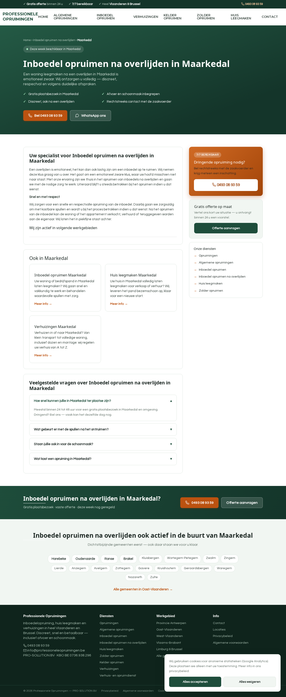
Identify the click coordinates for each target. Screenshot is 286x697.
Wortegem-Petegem (182, 558)
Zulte (154, 577)
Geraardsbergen (196, 568)
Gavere (143, 568)
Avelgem (100, 568)
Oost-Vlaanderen (169, 629)
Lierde (59, 568)
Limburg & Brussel (169, 649)
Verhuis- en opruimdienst (118, 675)
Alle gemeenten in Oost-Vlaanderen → (143, 589)
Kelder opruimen (172, 17)
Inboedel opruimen (106, 17)
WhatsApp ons (93, 115)
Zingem (229, 558)
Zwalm (211, 558)
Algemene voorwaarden (230, 642)
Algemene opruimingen (65, 17)
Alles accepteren (195, 681)
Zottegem (122, 568)
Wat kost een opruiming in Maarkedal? (62, 459)
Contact (270, 16)
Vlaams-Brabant (168, 642)
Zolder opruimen (206, 17)
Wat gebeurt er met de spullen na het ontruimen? (71, 429)
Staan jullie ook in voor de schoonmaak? (63, 444)
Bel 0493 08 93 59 (48, 115)
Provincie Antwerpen (171, 623)
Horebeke (59, 558)
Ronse (109, 558)
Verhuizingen (145, 16)
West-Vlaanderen (169, 636)
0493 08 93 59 (253, 4)
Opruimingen (208, 255)
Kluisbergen (150, 558)
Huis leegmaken (241, 17)
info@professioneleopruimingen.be (56, 650)
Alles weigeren (250, 681)
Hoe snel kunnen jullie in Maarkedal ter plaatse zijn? (72, 400)
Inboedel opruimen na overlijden (54, 40)
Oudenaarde (85, 558)
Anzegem (79, 568)
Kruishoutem (167, 568)
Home (43, 16)
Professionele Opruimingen (20, 17)
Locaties (219, 629)
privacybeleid (179, 671)
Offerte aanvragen (226, 228)
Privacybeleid (223, 636)
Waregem (224, 568)
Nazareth (135, 577)
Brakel (128, 558)
